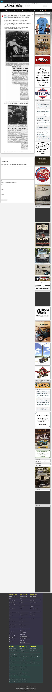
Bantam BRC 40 (12, 652)
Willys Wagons (33, 596)
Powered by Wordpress (19, 688)
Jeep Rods (32, 600)
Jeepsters (21, 616)
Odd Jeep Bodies (23, 638)
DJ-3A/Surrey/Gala (23, 596)
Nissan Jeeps (32, 616)
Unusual (21, 627)
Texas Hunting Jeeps (13, 623)
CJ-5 (21, 604)
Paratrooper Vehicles (13, 675)
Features (16, 16)
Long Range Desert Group (14, 681)
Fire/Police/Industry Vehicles (23, 630)
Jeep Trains (22, 621)
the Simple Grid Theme (32, 688)
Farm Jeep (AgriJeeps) (24, 658)
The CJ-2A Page (23, 660)
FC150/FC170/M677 (23, 614)
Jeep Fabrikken (12, 664)
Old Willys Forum (33, 658)
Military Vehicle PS (23, 675)
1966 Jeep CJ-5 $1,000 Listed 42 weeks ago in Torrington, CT (42, 392)
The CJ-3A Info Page (23, 664)
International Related (34, 610)
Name (2, 184)
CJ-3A (10, 614)
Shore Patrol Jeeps (12, 635)
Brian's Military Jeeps (13, 654)
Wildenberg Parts (23, 679)
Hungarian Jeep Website (14, 679)
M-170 (21, 610)
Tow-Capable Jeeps (23, 636)
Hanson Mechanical (34, 662)
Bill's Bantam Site (12, 648)
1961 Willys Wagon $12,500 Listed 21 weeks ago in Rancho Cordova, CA (42, 127)
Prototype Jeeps (12, 596)
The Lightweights (12, 604)
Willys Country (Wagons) (34, 656)
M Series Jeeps (23, 650)
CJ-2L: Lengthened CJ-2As (14, 612)
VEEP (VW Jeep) (33, 602)
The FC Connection (33, 652)
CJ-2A (10, 610)
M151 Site (22, 654)
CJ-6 (21, 608)
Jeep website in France (24, 671)
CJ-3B (21, 598)
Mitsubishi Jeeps (33, 612)
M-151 (31, 604)
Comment (3, 166)
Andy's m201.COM (12, 660)
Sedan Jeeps (11, 639)
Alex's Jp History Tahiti (24, 669)
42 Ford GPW (11, 662)
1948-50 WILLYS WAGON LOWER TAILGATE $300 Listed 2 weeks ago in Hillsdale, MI (43, 404)
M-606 (21, 600)
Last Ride (21, 623)
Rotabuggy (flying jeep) (24, 656)
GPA (10, 606)
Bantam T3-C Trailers (13, 656)
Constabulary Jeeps (13, 625)
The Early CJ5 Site (33, 650)
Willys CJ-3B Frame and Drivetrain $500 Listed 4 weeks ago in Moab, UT (43, 138)
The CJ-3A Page (23, 662)
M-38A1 (21, 602)
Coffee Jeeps (11, 633)
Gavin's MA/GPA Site (13, 650)
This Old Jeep (11, 671)
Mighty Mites (32, 606)
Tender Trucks (12, 621)
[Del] (46, 10)
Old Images (20, 16)
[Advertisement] (42, 215)
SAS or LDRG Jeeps (34, 608)
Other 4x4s (22, 640)
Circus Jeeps (11, 629)
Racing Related (23, 625)
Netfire (30, 689)
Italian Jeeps (32, 614)
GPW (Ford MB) (12, 600)
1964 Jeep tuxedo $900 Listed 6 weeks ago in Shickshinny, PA (42, 400)
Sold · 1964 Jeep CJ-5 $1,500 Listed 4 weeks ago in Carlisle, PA (43, 409)
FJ (30, 598)
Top (49, 689)
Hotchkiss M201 (12, 602)
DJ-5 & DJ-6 (22, 606)
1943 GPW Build (23, 648)
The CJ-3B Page (33, 648)
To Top (33, 15)
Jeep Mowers (22, 634)
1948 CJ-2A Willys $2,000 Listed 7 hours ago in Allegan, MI (43, 396)
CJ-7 (21, 612)
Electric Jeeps (12, 641)
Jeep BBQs (11, 631)
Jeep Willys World (23, 681)
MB (10, 598)
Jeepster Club (12, 677)
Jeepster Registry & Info (34, 664)
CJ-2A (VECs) (11, 608)
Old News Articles (25, 16)
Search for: (28, 5)
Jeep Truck (22, 677)
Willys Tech (32, 660)
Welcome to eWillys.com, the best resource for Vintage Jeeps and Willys (14, 6)
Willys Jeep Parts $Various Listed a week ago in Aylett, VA (43, 122)
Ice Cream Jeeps (23, 632)
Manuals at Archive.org (24, 673)
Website (2, 194)
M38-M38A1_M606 (23, 652)
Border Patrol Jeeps (13, 637)
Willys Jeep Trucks (33, 654)
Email (2, 189)
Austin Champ (22, 642)
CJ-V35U (11, 616)
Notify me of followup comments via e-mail (8, 182)
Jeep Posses (11, 627)
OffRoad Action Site (13, 669)
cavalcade (5, 17)
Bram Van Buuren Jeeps (13, 673)
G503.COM (11, 658)
